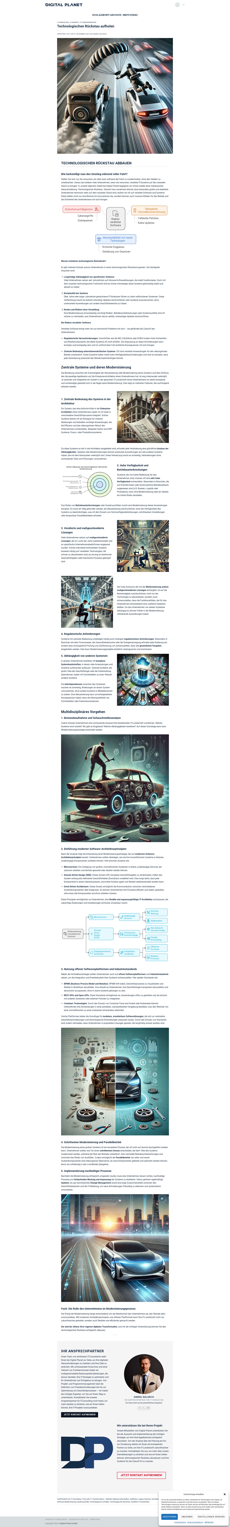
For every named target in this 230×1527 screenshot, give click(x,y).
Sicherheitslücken (158, 1499)
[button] (224, 1494)
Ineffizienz (133, 1499)
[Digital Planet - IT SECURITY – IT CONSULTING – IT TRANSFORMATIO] (82, 5)
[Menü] (183, 4)
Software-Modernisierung (66, 1502)
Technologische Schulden (99, 1502)
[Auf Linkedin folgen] (148, 1408)
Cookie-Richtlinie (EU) (78, 1519)
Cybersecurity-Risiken (121, 1499)
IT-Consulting (63, 22)
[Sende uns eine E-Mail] (140, 1408)
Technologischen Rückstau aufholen (85, 26)
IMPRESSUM (208, 1522)
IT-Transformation (88, 22)
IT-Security (74, 22)
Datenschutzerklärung (195, 1522)
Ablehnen (187, 1517)
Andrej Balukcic (100, 34)
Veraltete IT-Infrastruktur (140, 1502)
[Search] (177, 5)
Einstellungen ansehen (211, 1517)
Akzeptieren (169, 1517)
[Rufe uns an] (144, 1408)
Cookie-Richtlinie (180, 1522)
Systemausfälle (83, 1502)
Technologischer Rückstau (120, 1502)
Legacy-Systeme (144, 1499)
